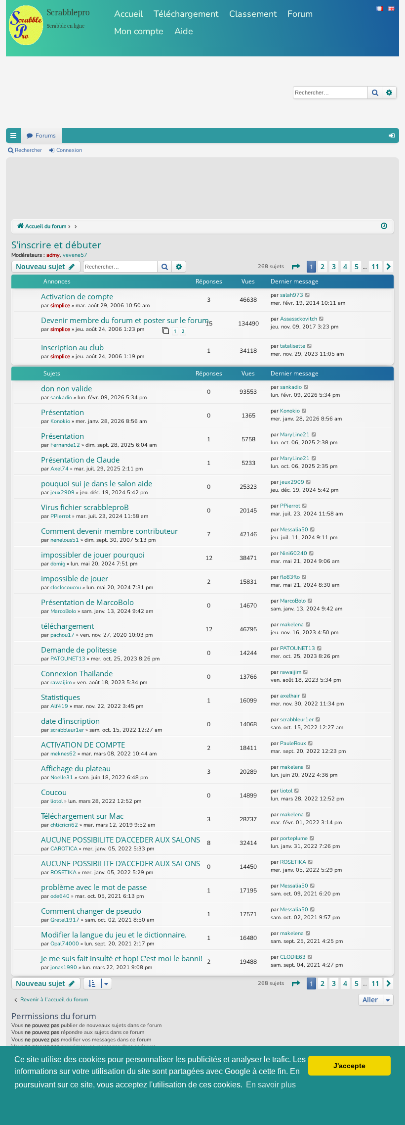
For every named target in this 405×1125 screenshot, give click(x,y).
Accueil (128, 14)
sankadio (61, 397)
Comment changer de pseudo (91, 911)
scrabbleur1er (67, 730)
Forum (300, 14)
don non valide (66, 388)
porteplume (294, 838)
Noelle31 (61, 777)
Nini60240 (293, 553)
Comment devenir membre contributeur (109, 531)
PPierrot (60, 516)
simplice (60, 305)
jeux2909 (62, 492)
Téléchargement (186, 14)
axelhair (290, 696)
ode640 (60, 896)
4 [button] (345, 266)
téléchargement (67, 626)
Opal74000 (64, 943)
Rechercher (28, 150)
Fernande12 (65, 445)
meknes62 (63, 753)
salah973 (291, 295)
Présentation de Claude (80, 460)
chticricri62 (64, 825)
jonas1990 (63, 967)
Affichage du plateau (76, 768)
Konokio (60, 421)
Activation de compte (77, 296)
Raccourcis (13, 135)
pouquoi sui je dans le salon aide (96, 483)
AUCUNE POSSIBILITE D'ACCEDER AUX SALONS (120, 839)
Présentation (62, 412)
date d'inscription (70, 721)
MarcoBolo (63, 611)
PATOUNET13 (67, 658)
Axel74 (59, 468)
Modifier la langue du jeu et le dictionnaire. (114, 934)
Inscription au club (72, 347)
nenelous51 (64, 540)
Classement (253, 14)
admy (53, 255)
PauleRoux (293, 743)
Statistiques (60, 697)
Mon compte (138, 31)
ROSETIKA (63, 872)
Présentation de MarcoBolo (87, 602)
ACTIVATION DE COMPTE (83, 745)
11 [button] (375, 266)
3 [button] (334, 266)
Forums (46, 136)
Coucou (54, 792)
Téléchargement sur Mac (82, 816)
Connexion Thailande (77, 673)
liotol (56, 801)
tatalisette (292, 346)
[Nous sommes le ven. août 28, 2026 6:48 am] (384, 226)
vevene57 (75, 255)
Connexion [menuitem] (391, 135)
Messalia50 (294, 529)
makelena (292, 624)
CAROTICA (64, 848)
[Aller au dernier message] (308, 295)
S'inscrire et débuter (56, 244)
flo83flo (290, 577)
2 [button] (322, 266)
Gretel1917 (65, 920)
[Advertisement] (191, 190)
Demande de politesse (79, 650)
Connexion (69, 150)
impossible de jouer (74, 578)
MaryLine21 (295, 434)
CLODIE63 (293, 957)
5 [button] (357, 266)
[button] (295, 267)
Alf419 (59, 706)
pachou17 (62, 635)
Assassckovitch (298, 319)
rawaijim (61, 682)
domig (57, 563)
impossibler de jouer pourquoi (93, 555)
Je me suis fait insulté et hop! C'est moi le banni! (121, 958)
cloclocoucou (65, 587)
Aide (183, 31)
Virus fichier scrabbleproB (85, 507)
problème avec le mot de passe (94, 887)
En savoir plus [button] (271, 1084)
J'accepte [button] (349, 1066)
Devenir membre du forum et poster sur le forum (125, 320)
